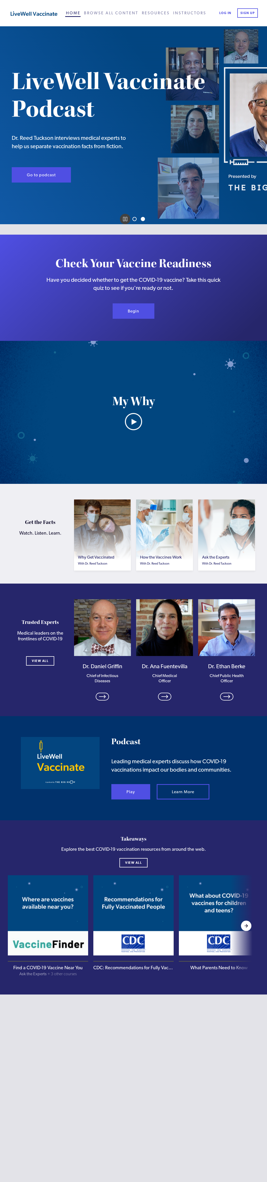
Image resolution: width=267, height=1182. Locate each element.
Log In (225, 13)
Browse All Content (111, 13)
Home (73, 13)
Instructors (189, 13)
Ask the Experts (33, 973)
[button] (48, 925)
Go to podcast (41, 174)
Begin (133, 311)
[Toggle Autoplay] (125, 219)
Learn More (183, 791)
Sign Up (247, 13)
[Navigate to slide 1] (134, 219)
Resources (156, 13)
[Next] (246, 926)
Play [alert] (130, 791)
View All (40, 661)
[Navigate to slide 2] (143, 219)
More (102, 560)
